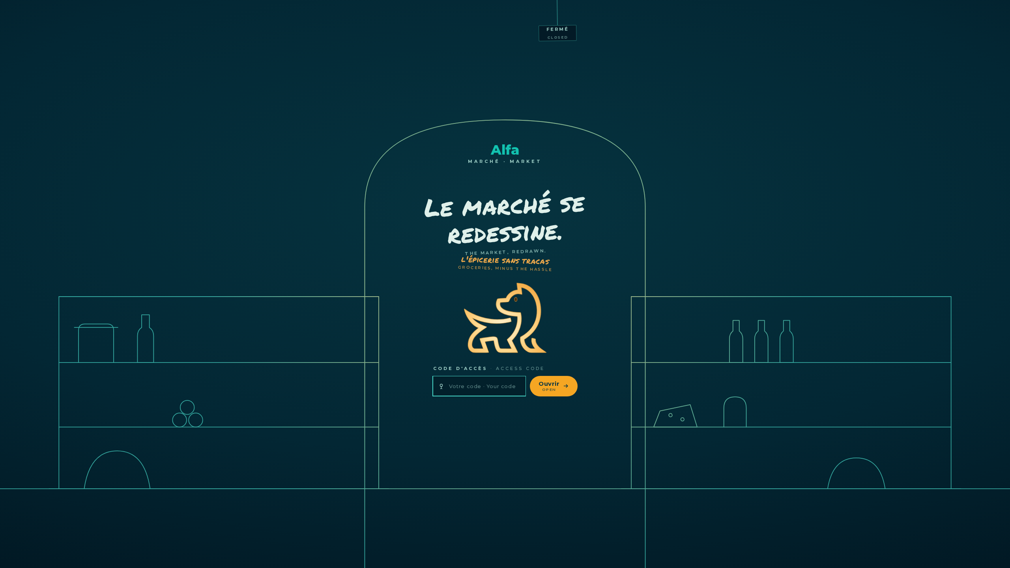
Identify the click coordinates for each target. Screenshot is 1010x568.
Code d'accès (489, 368)
